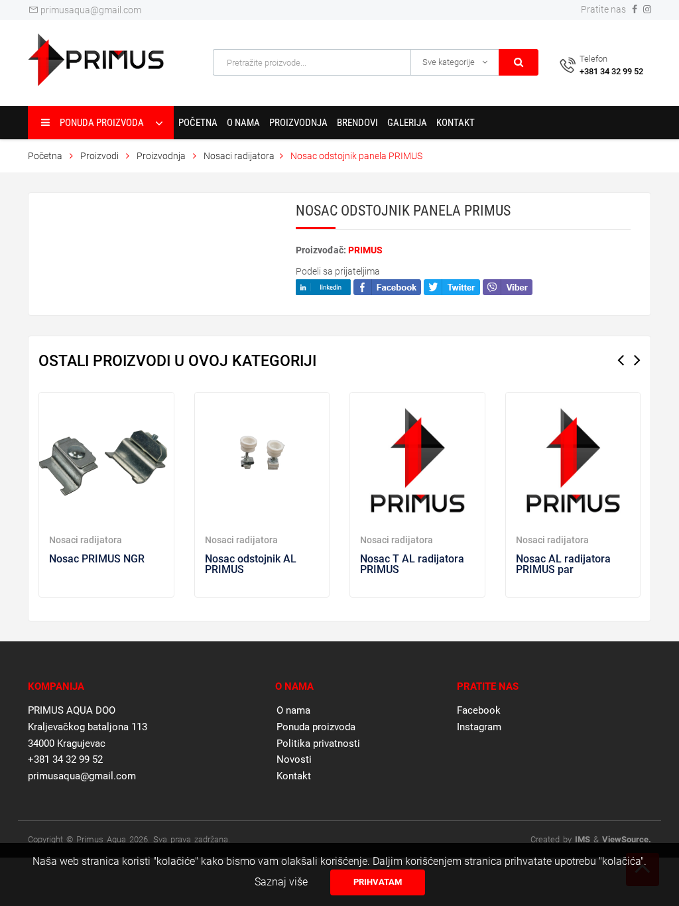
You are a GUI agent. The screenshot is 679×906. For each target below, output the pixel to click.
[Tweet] (452, 286)
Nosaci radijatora (239, 156)
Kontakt (455, 123)
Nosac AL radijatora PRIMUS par (563, 564)
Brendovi (357, 123)
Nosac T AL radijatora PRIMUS (412, 564)
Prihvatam (377, 882)
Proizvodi (100, 156)
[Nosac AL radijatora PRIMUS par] (573, 460)
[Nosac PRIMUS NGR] (106, 460)
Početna (197, 123)
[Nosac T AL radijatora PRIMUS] (417, 460)
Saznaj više (281, 881)
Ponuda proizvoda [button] (102, 123)
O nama (243, 123)
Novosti (294, 759)
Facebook (479, 710)
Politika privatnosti (318, 743)
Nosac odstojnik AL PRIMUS (250, 564)
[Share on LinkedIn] (323, 286)
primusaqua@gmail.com (89, 10)
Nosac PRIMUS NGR (97, 558)
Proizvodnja (298, 123)
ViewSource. (626, 839)
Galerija (407, 123)
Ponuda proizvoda (316, 727)
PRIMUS (365, 250)
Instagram (479, 727)
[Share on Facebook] (387, 286)
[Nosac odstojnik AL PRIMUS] (262, 460)
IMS (582, 839)
